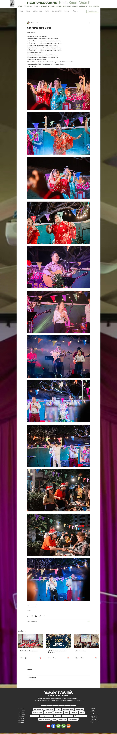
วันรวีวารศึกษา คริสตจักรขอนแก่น (29, 651)
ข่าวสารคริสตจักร (95, 715)
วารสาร (66, 712)
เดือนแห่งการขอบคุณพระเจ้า (80, 716)
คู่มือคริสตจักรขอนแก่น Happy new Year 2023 (57, 651)
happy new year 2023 (44, 719)
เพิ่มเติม (74, 11)
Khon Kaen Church (74, 2)
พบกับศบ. (67, 11)
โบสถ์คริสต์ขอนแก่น (58, 712)
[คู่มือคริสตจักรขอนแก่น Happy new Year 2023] (58, 641)
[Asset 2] (48, 726)
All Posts (20, 11)
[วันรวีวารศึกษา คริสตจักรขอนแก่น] (30, 641)
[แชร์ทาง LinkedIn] (36, 616)
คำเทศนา (82, 712)
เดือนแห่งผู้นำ (57, 716)
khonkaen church (37, 712)
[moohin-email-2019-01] (68, 726)
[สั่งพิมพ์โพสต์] (44, 616)
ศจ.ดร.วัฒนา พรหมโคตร (68, 709)
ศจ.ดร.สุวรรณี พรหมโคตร (46, 716)
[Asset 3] (53, 726)
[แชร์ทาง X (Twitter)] (32, 616)
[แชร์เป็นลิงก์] (40, 616)
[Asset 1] (58, 726)
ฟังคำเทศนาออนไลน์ (56, 11)
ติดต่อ (92, 722)
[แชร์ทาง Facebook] (27, 616)
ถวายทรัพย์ (93, 719)
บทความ (93, 711)
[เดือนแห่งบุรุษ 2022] (86, 641)
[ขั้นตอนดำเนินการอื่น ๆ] (89, 23)
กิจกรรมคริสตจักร (31, 606)
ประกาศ (47, 11)
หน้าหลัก (93, 708)
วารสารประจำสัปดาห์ (37, 11)
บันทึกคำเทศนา (74, 712)
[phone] (63, 726)
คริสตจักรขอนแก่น (42, 2)
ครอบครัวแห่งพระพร (73, 719)
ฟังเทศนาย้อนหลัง (79, 709)
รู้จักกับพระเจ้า (94, 716)
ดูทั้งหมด (97, 631)
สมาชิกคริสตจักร (94, 721)
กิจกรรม (28, 11)
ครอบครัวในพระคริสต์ (67, 716)
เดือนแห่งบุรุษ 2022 (81, 651)
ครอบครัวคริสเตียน (62, 719)
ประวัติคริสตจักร (94, 718)
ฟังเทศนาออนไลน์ (48, 712)
